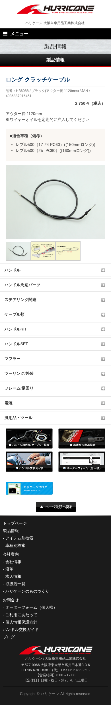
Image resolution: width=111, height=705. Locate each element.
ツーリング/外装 (19, 373)
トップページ (15, 523)
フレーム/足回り (19, 388)
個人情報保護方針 (21, 622)
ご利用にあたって (21, 614)
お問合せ (11, 600)
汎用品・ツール (18, 417)
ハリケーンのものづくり (27, 591)
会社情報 (13, 561)
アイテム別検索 (19, 538)
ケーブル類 (14, 314)
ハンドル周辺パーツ (22, 285)
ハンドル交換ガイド (21, 629)
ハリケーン (50, 694)
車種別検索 (15, 545)
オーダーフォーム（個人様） (31, 607)
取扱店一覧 (15, 583)
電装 (9, 403)
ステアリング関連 (20, 299)
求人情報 (13, 576)
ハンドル (12, 270)
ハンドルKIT (16, 329)
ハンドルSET (16, 344)
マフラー (12, 358)
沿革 (9, 569)
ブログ (9, 637)
